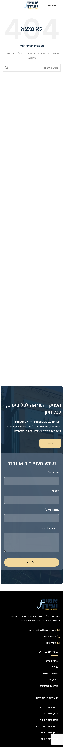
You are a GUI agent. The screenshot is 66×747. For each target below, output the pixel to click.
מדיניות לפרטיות (49, 686)
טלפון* (55, 491)
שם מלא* (53, 472)
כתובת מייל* (52, 509)
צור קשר (53, 679)
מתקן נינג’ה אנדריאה (46, 726)
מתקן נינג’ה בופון (49, 732)
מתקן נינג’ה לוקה (49, 719)
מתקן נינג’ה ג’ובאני (48, 707)
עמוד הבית (52, 660)
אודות (55, 667)
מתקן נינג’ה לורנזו (48, 738)
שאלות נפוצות (50, 673)
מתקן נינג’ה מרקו (49, 713)
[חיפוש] (7, 68)
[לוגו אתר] (32, 5)
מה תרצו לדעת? (49, 528)
